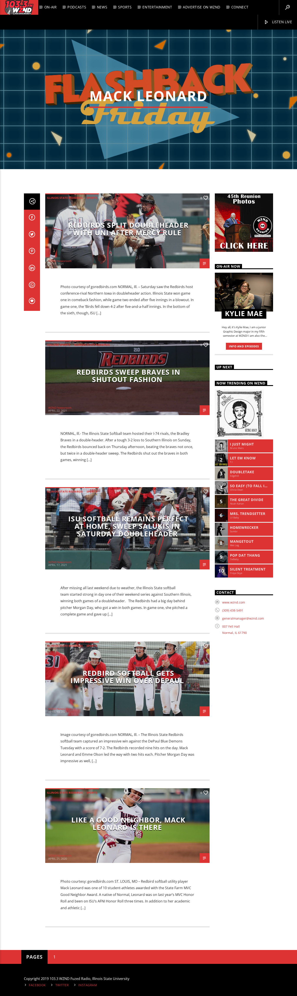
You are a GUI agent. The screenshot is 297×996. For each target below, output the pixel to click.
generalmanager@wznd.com (243, 618)
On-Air (50, 7)
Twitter (62, 985)
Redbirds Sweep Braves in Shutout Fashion (128, 375)
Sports (125, 7)
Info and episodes (244, 346)
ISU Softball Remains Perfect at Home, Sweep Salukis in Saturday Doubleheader (128, 526)
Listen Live (281, 22)
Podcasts (76, 7)
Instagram (87, 985)
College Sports (58, 345)
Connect (239, 7)
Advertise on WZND (201, 7)
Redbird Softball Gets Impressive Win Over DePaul (127, 676)
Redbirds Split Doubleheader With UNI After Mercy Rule (128, 228)
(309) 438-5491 (232, 610)
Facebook (37, 985)
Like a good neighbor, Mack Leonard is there (128, 823)
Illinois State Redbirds (65, 198)
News (102, 7)
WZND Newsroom (60, 261)
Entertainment (157, 7)
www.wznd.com (233, 602)
